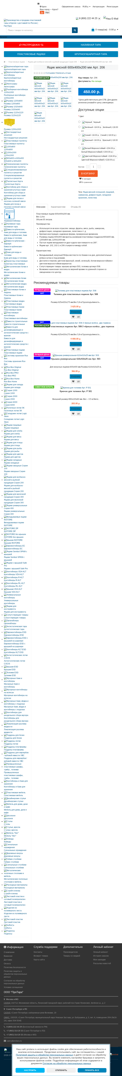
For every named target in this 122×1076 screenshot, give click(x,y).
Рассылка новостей (102, 963)
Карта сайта (39, 960)
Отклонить (61, 1070)
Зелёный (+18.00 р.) (99, 129)
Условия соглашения (13, 987)
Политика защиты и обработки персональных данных (15, 974)
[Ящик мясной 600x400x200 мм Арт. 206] (54, 77)
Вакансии (8, 956)
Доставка (8, 960)
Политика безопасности (15, 967)
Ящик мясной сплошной (94, 192)
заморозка (83, 195)
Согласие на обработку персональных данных (14, 982)
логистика (92, 198)
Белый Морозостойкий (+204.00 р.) (97, 152)
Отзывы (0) (76, 207)
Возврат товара (41, 956)
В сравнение (86, 182)
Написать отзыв (63, 73)
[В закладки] (73, 317)
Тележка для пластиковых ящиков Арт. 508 (76, 294)
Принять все (92, 1070)
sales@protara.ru (14, 1041)
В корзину (88, 173)
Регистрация (112, 7)
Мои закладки (99, 960)
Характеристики (58, 207)
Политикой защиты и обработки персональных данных (44, 1055)
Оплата (7, 964)
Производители (70, 952)
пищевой (110, 192)
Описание (40, 207)
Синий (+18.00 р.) (108, 135)
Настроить (30, 1070)
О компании (9, 952)
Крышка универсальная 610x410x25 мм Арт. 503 (75, 359)
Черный (96, 122)
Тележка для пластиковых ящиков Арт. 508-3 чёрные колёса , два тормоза (75, 326)
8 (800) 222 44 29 (87, 18)
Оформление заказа (71, 7)
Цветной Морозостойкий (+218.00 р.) (98, 160)
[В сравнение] (78, 317)
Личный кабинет (100, 952)
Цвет (82, 116)
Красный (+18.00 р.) (99, 142)
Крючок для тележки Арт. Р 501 (76, 391)
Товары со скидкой (71, 956)
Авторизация (99, 7)
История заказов (100, 956)
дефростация (95, 195)
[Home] (4, 62)
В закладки (86, 179)
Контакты (38, 952)
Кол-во (81, 167)
